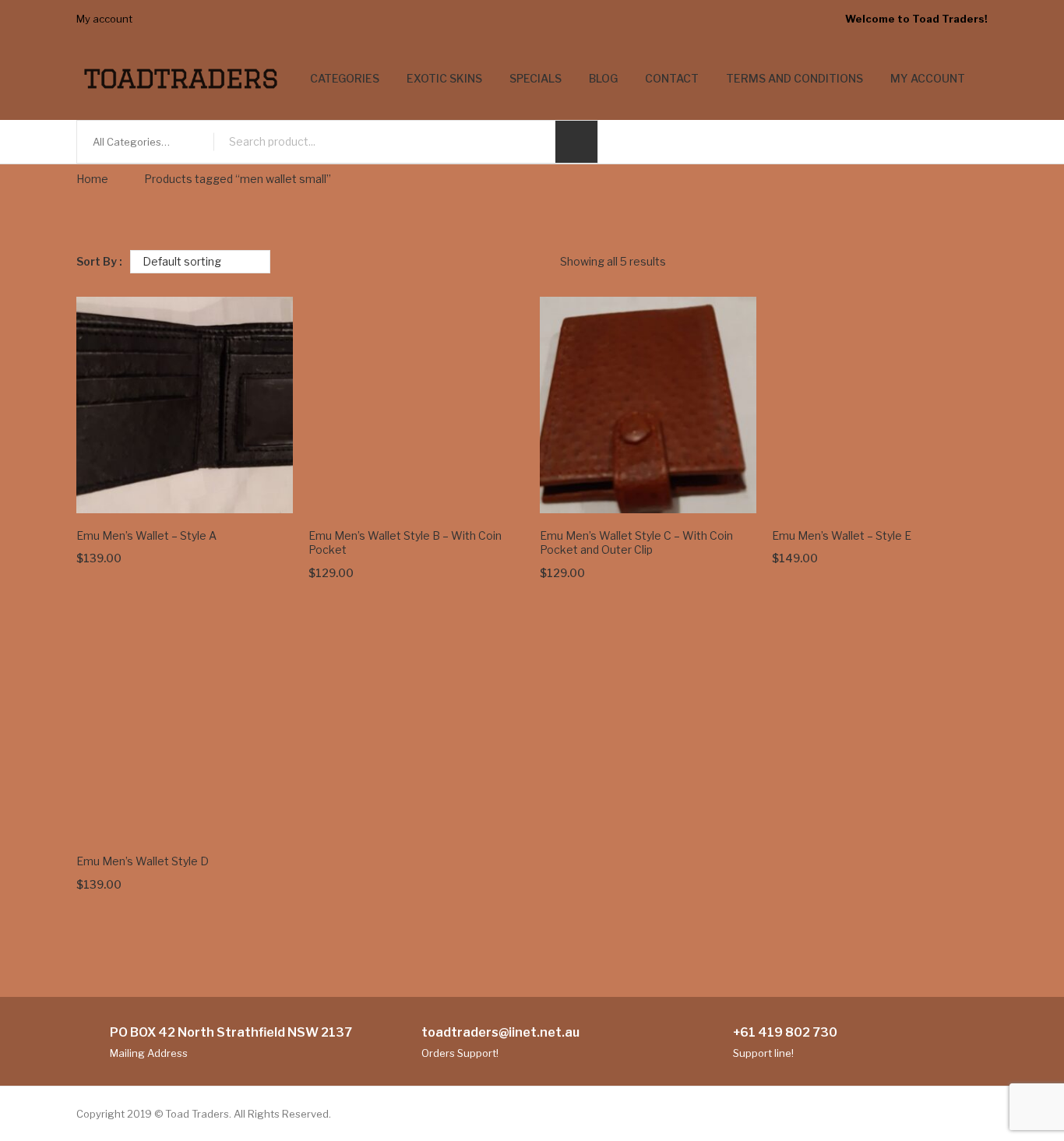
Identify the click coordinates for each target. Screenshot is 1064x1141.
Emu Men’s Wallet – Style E (841, 535)
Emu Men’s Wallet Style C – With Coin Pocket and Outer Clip (636, 543)
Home (92, 178)
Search (576, 142)
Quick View (259, 480)
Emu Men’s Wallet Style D (142, 861)
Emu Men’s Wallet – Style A (146, 535)
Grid (950, 261)
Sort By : (99, 261)
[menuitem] (344, 79)
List (976, 261)
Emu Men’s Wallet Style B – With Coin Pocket (405, 543)
